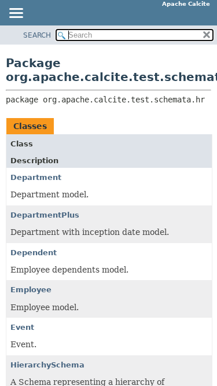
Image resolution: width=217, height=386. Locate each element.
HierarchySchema (47, 365)
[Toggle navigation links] (15, 14)
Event (22, 327)
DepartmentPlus (44, 215)
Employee (31, 289)
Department (35, 177)
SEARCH (37, 35)
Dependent (33, 252)
